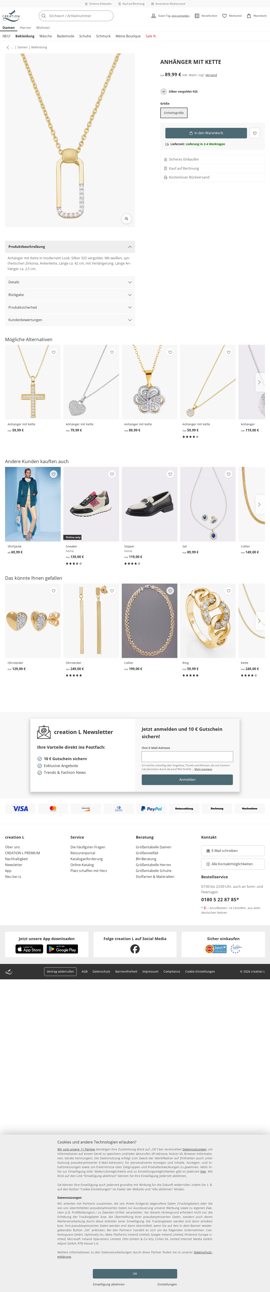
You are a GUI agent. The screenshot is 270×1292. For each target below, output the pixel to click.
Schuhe (85, 36)
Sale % (151, 36)
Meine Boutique (128, 36)
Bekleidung (24, 36)
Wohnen (43, 27)
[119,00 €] (149, 504)
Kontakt (209, 837)
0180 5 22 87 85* (220, 899)
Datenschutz (101, 971)
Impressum (150, 971)
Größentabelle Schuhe (153, 870)
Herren (25, 27)
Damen (9, 27)
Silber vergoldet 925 (183, 91)
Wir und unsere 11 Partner (76, 1149)
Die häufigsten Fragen (87, 847)
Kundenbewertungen (25, 320)
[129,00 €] (33, 621)
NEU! (6, 36)
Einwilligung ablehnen (109, 1284)
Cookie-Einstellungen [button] (200, 971)
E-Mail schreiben (222, 851)
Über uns (12, 847)
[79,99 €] (91, 382)
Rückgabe (16, 294)
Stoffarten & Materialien (155, 876)
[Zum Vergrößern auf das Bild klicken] (127, 219)
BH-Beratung (146, 859)
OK (135, 1274)
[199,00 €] (149, 621)
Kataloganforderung (86, 859)
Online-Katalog (82, 864)
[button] (7, 47)
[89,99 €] (149, 382)
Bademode (65, 36)
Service (77, 837)
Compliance (171, 971)
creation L (14, 837)
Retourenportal (82, 853)
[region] (135, 1213)
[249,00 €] (91, 621)
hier (203, 1171)
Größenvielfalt (147, 853)
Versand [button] (211, 75)
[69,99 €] (33, 504)
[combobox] (85, 16)
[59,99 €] (33, 382)
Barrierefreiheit (126, 971)
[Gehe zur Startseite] (11, 15)
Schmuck (103, 36)
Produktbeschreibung (26, 246)
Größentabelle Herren (153, 864)
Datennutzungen (195, 1149)
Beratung (145, 837)
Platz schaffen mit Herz (88, 870)
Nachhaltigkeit (16, 859)
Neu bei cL (13, 876)
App (8, 870)
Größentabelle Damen (153, 847)
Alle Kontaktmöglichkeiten (232, 864)
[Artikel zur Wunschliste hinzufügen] (255, 133)
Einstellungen (167, 1284)
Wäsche (45, 36)
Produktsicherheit (22, 307)
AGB (85, 971)
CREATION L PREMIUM (22, 853)
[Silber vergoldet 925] (163, 91)
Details (13, 282)
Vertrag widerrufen (60, 971)
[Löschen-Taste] (109, 16)
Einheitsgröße (174, 113)
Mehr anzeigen (203, 769)
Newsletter (13, 864)
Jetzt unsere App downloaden (47, 938)
